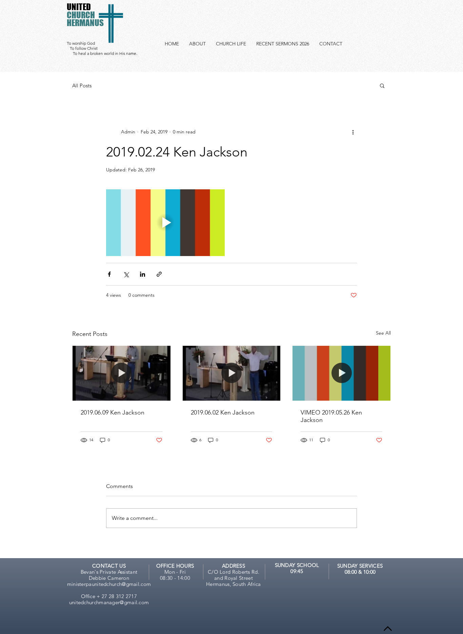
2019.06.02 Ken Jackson (223, 412)
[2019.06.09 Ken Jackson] (121, 373)
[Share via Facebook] (109, 274)
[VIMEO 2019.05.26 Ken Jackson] (341, 373)
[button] (382, 85)
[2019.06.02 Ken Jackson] (232, 373)
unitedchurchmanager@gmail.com (109, 602)
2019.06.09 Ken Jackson (112, 412)
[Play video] (165, 222)
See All (383, 333)
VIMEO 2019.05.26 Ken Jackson (331, 416)
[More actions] (353, 132)
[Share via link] (159, 274)
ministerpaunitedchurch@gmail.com (109, 584)
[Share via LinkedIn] (142, 274)
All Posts (82, 85)
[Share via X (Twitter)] (126, 274)
